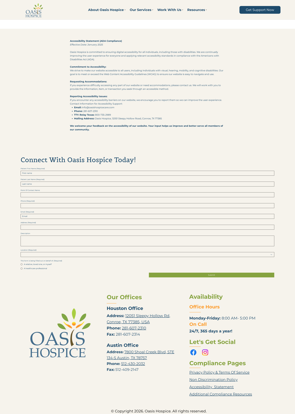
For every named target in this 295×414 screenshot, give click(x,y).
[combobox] (147, 254)
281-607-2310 (134, 328)
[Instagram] (205, 352)
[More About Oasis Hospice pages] (125, 9)
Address (28, 223)
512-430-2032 (133, 363)
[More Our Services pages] (152, 9)
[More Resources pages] (206, 9)
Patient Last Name (32, 179)
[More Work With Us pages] (182, 9)
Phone (28, 201)
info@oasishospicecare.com (98, 107)
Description (25, 233)
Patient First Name (33, 169)
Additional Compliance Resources (220, 394)
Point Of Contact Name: (30, 190)
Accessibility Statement (211, 387)
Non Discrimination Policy (213, 379)
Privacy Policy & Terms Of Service (219, 372)
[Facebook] (193, 352)
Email (27, 212)
